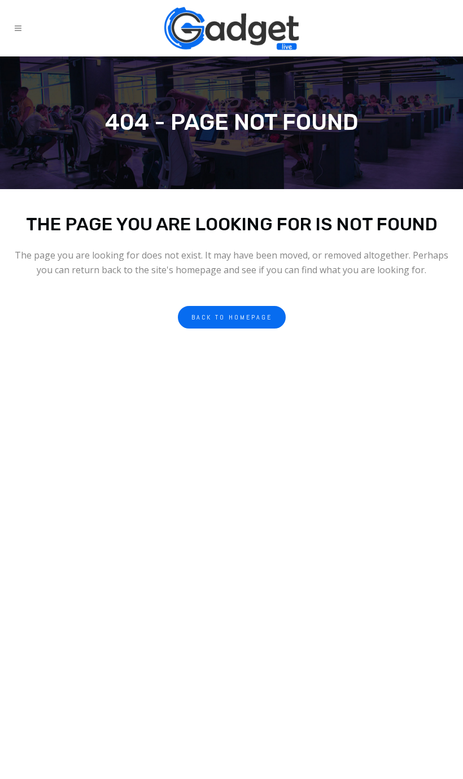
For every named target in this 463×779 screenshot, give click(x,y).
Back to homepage (231, 317)
